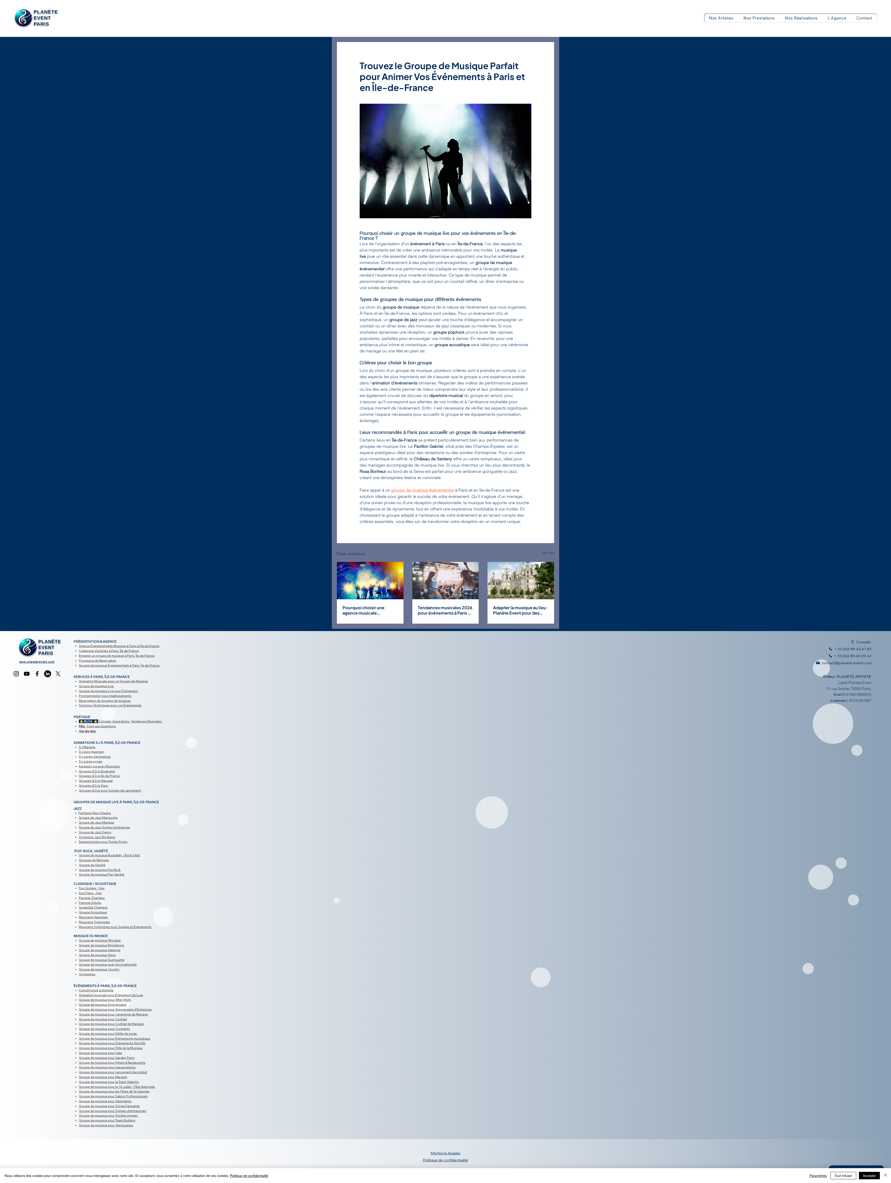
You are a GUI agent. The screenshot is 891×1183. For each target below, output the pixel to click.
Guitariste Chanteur (93, 907)
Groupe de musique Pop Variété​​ (101, 874)
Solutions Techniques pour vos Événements (110, 705)
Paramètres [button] (818, 1175)
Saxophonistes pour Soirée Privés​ (103, 842)
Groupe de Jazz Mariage (96, 822)
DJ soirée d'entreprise (95, 756)
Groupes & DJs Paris (93, 785)
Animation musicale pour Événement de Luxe (111, 995)
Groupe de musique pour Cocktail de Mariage (111, 1024)
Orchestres (87, 974)
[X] (58, 673)
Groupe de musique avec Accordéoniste (108, 964)
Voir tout (548, 553)
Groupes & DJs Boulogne (97, 771)
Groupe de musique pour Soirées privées (108, 1115)
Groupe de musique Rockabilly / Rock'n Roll (109, 855)
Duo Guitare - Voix (91, 888)
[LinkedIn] (47, 673)
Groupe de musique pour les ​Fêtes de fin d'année (114, 1091)
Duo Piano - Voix (90, 893)
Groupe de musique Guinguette (101, 960)
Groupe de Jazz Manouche (98, 817)
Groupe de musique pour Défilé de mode (108, 1033)
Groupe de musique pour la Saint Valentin (109, 1082)
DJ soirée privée (90, 761)
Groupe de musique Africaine (100, 940)
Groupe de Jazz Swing (95, 832)
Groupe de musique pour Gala (100, 1053)
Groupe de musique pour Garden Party (107, 1058)
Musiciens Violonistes (94, 922)
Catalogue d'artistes (93, 651)
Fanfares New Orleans (95, 813)
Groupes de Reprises (94, 860)
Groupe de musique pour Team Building (107, 1120)
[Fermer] (885, 1175)
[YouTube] (26, 673)
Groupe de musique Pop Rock (100, 870)
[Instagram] (16, 673)
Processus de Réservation (97, 660)
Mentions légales (445, 1153)
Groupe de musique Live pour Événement (108, 691)
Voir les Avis (87, 731)
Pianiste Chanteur (92, 898)
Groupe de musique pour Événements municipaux (114, 1038)
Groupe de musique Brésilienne (101, 945)
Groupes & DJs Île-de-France (99, 776)
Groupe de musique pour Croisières (104, 1029)
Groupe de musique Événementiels (104, 665)
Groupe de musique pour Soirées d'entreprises (112, 1111)
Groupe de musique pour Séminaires (105, 1101)
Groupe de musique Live (96, 686)
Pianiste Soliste (90, 903)
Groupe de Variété (92, 865)
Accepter (869, 1175)
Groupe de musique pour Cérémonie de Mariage (113, 1014)
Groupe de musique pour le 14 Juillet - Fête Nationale (117, 1087)
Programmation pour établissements (105, 696)
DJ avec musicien (91, 752)
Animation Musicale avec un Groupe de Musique (113, 681)
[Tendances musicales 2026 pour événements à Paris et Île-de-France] (445, 580)
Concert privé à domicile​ (96, 990)
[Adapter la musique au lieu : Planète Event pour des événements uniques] (520, 580)
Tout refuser (843, 1175)
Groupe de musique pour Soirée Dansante (109, 1106)
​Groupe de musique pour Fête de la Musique (110, 1048)
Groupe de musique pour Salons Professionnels (113, 1096)
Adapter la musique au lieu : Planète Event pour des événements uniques (520, 610)
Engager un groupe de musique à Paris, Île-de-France (117, 656)
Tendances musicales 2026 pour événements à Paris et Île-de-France (445, 610)
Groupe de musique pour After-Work (105, 1000)
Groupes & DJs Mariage (96, 781)
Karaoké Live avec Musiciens (99, 766)
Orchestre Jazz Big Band (97, 837)
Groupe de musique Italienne (99, 950)
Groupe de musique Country (99, 969)
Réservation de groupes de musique (105, 701)
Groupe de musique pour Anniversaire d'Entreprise (115, 1009)
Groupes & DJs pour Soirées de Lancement (110, 790)
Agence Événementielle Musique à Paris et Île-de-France (119, 646)
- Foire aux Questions (97, 726)
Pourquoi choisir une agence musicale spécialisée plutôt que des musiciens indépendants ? (368, 610)
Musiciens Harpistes (93, 917)
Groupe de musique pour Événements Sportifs (112, 1043)
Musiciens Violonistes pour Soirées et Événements (115, 927)
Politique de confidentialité (249, 1175)
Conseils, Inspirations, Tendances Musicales (120, 721)
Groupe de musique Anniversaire (102, 1004)
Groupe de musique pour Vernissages (106, 1125)
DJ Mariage (87, 747)
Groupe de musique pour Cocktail (103, 1019)
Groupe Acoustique (93, 912)
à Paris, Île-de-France (123, 651)
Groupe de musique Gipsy (97, 955)
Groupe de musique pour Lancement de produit (113, 1072)
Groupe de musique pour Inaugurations (107, 1067)
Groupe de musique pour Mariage (103, 1077)
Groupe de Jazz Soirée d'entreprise (104, 827)
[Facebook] (37, 673)
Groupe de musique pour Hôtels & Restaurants (112, 1062)
